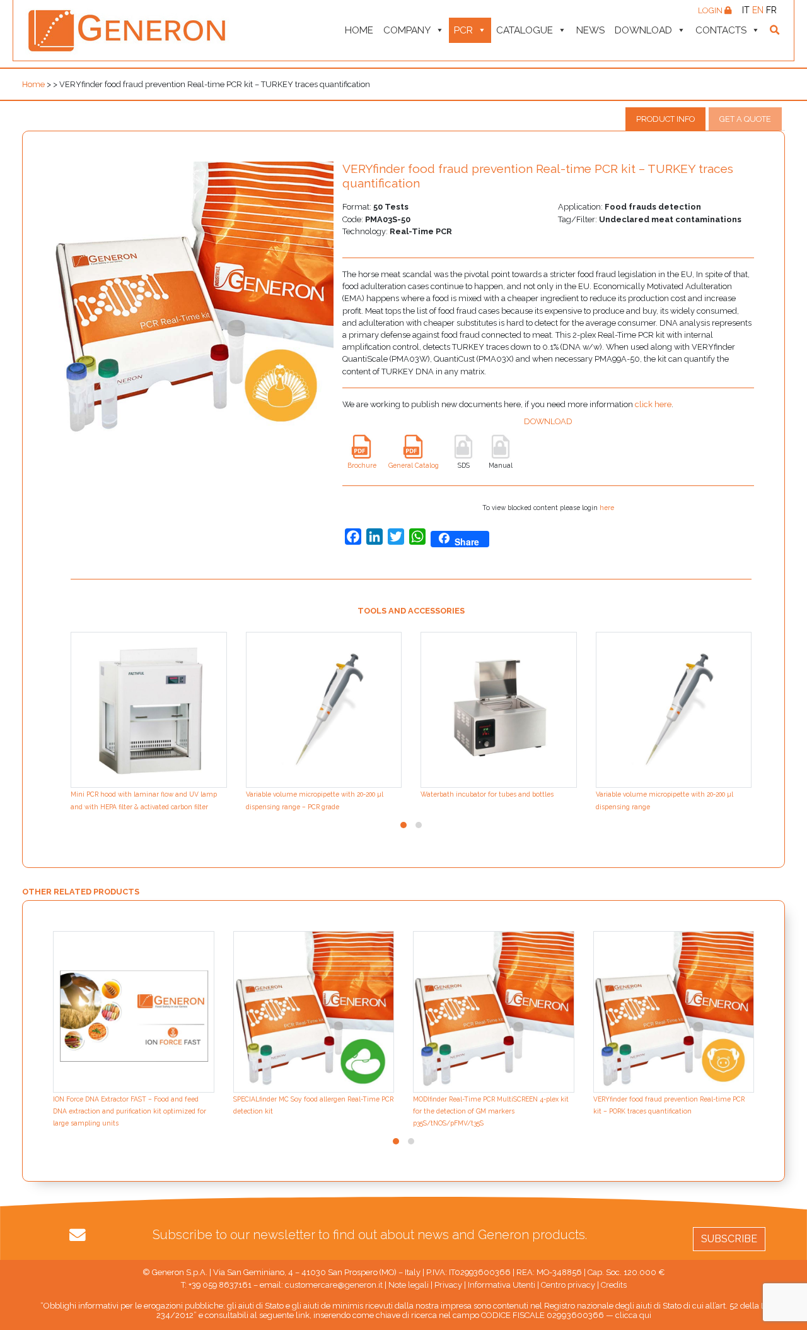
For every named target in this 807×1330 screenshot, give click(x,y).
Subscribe (729, 1239)
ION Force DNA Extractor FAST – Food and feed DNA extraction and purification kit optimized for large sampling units (129, 1111)
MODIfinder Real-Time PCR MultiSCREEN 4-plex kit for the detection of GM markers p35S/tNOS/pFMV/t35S (491, 1111)
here (607, 507)
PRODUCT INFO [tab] (665, 119)
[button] (403, 825)
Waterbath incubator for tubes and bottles (487, 794)
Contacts (720, 30)
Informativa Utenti (501, 1285)
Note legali (408, 1285)
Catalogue (524, 30)
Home (359, 30)
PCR (463, 30)
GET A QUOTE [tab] (745, 119)
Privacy (448, 1285)
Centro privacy (568, 1285)
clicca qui (633, 1315)
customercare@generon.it (334, 1285)
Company (407, 30)
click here (653, 404)
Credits (614, 1285)
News (590, 30)
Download (643, 30)
